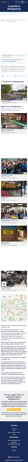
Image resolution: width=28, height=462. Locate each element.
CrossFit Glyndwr (6, 101)
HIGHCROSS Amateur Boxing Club (10, 220)
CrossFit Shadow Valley (8, 130)
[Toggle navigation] (25, 2)
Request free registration (14, 409)
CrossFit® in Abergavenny (9, 61)
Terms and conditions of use (14, 440)
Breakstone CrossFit (7, 175)
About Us (14, 428)
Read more (3, 72)
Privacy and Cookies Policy (14, 444)
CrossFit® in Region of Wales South (15, 13)
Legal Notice (14, 442)
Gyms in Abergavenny (18, 55)
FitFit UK (3, 13)
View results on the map (14, 308)
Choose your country (15, 457)
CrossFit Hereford (6, 287)
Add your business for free (14, 432)
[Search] (22, 2)
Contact (14, 450)
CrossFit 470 (5, 197)
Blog (14, 434)
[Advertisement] (14, 38)
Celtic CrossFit (5, 242)
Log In (14, 430)
